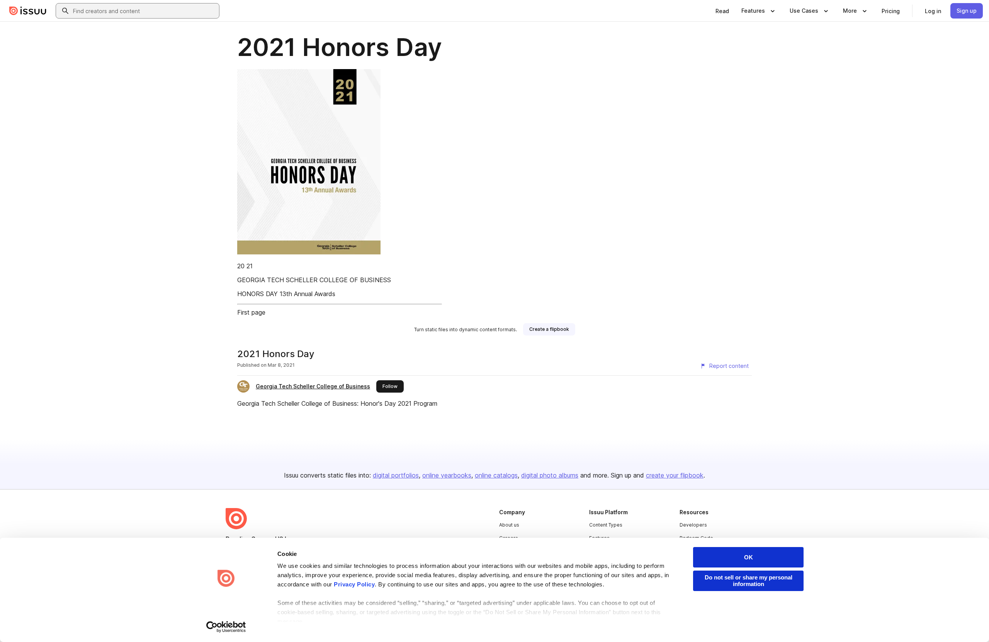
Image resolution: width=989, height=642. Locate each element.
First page (251, 312)
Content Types (605, 525)
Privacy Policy (354, 584)
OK (748, 557)
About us (509, 525)
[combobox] (144, 10)
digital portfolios (396, 475)
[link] (722, 11)
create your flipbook (675, 475)
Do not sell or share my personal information (748, 580)
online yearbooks (446, 475)
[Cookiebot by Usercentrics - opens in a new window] (226, 627)
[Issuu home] (27, 11)
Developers (693, 525)
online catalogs (496, 475)
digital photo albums (549, 475)
